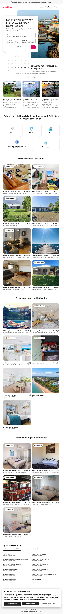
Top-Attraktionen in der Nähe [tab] (31, 549)
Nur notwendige (30, 603)
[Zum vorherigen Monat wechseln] (9, 46)
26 (15, 67)
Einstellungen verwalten (48, 603)
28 (21, 67)
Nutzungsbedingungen (35, 611)
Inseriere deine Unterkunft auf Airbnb (47, 7)
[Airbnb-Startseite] (7, 7)
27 (18, 67)
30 (28, 67)
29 (25, 67)
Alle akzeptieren (12, 603)
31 (8, 70)
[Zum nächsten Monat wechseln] (28, 46)
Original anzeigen (46, 2)
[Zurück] (28, 77)
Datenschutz (24, 611)
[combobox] (20, 36)
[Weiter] (34, 77)
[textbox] (13, 42)
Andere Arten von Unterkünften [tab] (12, 549)
